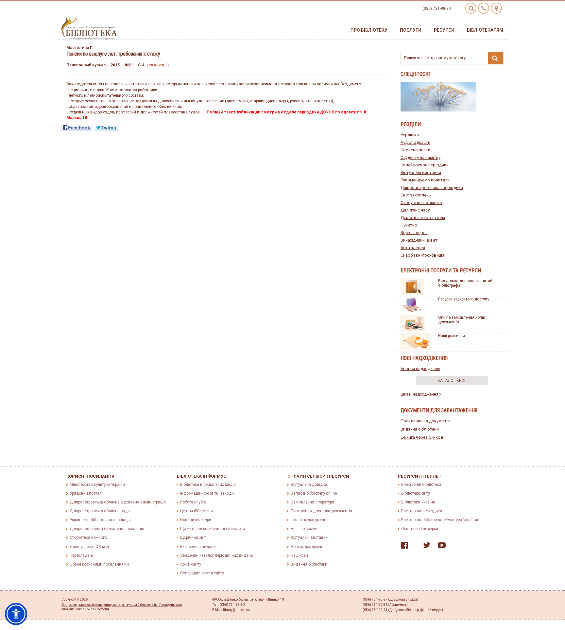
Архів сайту (190, 564)
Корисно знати (415, 149)
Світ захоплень (416, 195)
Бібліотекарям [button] (485, 30)
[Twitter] (425, 546)
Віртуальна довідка (309, 484)
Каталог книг (451, 380)
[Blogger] (414, 546)
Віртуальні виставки (421, 172)
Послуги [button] (410, 30)
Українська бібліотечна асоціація (100, 520)
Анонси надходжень (420, 368)
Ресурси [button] (444, 30)
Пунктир (409, 225)
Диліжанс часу (415, 210)
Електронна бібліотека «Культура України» (440, 520)
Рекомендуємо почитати (425, 180)
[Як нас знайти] (496, 8)
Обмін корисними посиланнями (99, 564)
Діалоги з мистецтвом (423, 217)
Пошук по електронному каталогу (435, 58)
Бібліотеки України (418, 502)
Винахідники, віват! (419, 240)
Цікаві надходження (420, 394)
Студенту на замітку (420, 157)
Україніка (410, 134)
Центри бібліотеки (196, 511)
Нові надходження (308, 546)
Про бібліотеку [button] (369, 30)
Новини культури (195, 520)
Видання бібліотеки (420, 429)
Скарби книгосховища (422, 255)
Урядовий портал (86, 493)
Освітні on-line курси (419, 528)
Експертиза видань (197, 546)
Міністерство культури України (97, 484)
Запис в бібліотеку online (314, 493)
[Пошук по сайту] (470, 8)
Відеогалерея (414, 232)
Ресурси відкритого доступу (463, 299)
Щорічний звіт (193, 537)
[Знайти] (495, 58)
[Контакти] (483, 8)
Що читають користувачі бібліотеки (212, 528)
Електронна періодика (421, 511)
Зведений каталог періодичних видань (216, 555)
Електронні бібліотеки (421, 484)
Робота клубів (193, 502)
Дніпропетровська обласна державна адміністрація (118, 502)
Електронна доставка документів (321, 511)
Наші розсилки (451, 335)
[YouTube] (440, 546)
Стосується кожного (421, 202)
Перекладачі (81, 555)
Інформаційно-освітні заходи (207, 493)
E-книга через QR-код (422, 437)
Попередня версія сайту (202, 573)
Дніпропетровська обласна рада (100, 511)
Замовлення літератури (312, 502)
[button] (16, 613)
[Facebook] (403, 546)
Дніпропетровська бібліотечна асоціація (107, 528)
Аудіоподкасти (415, 142)
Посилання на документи (426, 420)
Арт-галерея (413, 247)
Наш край (299, 555)
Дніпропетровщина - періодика (432, 187)
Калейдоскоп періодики (425, 164)
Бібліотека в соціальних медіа (208, 484)
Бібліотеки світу (415, 493)
